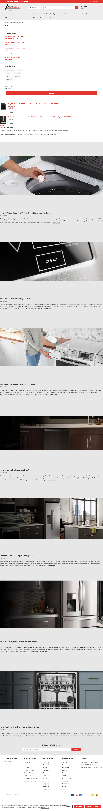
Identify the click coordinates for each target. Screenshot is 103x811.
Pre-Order (65, 786)
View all (2, 125)
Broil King (46, 781)
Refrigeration (9, 79)
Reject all (79, 806)
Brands (20, 14)
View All (45, 789)
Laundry (8, 73)
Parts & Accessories (67, 773)
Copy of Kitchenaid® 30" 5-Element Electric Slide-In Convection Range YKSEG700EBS (33, 104)
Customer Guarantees (30, 781)
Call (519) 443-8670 (89, 765)
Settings (67, 806)
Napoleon (46, 786)
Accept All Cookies (92, 806)
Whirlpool (46, 765)
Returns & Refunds (29, 770)
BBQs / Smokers (86, 14)
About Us (26, 765)
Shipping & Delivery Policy (31, 778)
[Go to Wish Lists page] (92, 7)
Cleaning (20, 70)
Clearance (65, 781)
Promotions (27, 767)
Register (87, 8)
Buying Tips (17, 73)
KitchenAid (46, 762)
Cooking (8, 76)
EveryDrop (46, 784)
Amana (45, 778)
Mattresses (65, 784)
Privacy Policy (27, 775)
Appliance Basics (10, 70)
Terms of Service (28, 773)
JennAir (45, 767)
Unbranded (46, 770)
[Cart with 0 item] (96, 7)
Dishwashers (17, 76)
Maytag (45, 775)
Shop (12, 14)
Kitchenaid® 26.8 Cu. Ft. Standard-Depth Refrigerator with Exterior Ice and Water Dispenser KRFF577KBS (39, 117)
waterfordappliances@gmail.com (93, 767)
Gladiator (45, 773)
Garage (64, 775)
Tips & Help (32, 17)
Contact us (27, 762)
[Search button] (76, 7)
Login (82, 8)
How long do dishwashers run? (14, 54)
